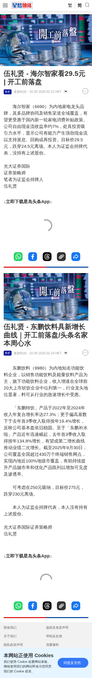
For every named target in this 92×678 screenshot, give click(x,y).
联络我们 (10, 627)
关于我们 (10, 636)
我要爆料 (52, 645)
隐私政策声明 (13, 645)
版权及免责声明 (57, 627)
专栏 (8, 91)
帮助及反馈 (54, 636)
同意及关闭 (72, 663)
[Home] (22, 5)
